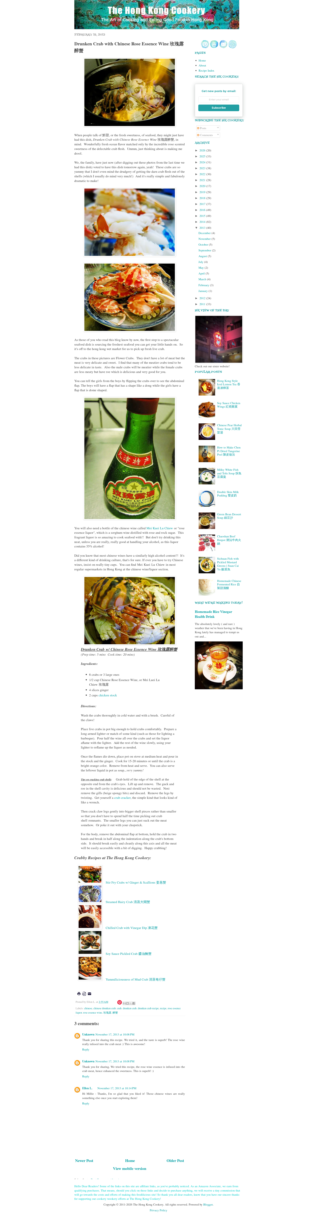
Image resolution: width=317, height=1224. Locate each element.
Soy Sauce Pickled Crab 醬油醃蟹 (129, 953)
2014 (202, 222)
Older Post (175, 1160)
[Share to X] (130, 1003)
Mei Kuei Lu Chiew (159, 528)
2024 (202, 162)
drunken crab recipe (148, 1008)
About (202, 65)
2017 (202, 204)
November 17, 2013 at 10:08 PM (114, 1061)
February (204, 285)
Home (130, 1160)
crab (119, 1008)
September (205, 250)
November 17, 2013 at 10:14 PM (116, 1088)
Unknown (88, 1034)
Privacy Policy (158, 1210)
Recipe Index (206, 70)
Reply (85, 1049)
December (204, 233)
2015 (202, 216)
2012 (202, 298)
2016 (202, 210)
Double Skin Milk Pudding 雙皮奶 (228, 493)
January (203, 291)
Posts (202, 128)
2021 (202, 180)
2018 (202, 198)
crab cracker (122, 797)
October (203, 244)
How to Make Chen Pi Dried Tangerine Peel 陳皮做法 (229, 450)
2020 (202, 186)
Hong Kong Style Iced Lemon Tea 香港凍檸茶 (228, 384)
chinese (88, 1008)
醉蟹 (115, 1012)
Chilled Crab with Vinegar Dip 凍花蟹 (132, 927)
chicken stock (108, 695)
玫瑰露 (107, 1012)
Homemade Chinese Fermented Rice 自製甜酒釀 (229, 584)
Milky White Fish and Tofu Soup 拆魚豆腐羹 (229, 473)
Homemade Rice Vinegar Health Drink (213, 614)
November (204, 239)
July (201, 262)
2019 (202, 192)
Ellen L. (87, 1088)
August (203, 256)
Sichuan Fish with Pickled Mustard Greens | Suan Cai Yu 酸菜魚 (228, 563)
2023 (202, 168)
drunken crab (130, 1008)
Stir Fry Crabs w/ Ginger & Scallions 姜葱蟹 (136, 882)
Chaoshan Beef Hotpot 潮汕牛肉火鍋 (229, 539)
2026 (202, 150)
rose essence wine (92, 1012)
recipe (163, 1008)
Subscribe (219, 107)
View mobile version (129, 1168)
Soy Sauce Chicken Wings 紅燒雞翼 (228, 405)
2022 (202, 174)
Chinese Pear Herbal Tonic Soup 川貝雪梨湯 (229, 428)
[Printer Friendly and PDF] (84, 996)
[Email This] (124, 1003)
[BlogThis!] (127, 1003)
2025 (202, 156)
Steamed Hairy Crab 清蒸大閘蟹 (128, 902)
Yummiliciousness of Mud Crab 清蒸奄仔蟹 (135, 979)
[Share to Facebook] (133, 1003)
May (201, 268)
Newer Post (84, 1160)
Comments (206, 135)
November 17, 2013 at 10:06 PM (114, 1034)
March (202, 279)
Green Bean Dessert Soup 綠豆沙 (229, 516)
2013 (202, 228)
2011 (202, 304)
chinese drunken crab (104, 1008)
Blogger (208, 1204)
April (202, 273)
